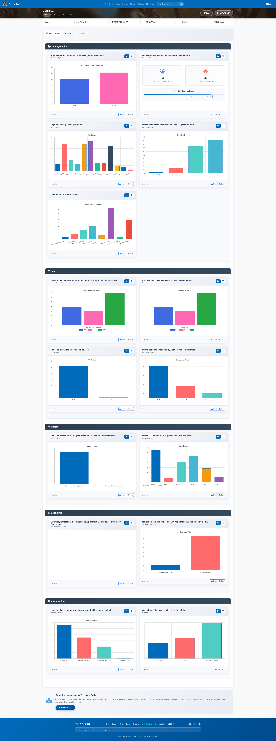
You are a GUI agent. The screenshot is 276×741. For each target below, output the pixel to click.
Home (118, 4)
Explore (125, 4)
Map (133, 4)
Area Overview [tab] (54, 33)
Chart (123, 114)
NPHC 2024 (14, 4)
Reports (151, 4)
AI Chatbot (147, 724)
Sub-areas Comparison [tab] (75, 33)
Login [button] (270, 4)
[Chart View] (126, 56)
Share (207, 13)
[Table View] (131, 56)
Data (131, 114)
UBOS (170, 724)
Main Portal (109, 4)
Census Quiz (160, 724)
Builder (142, 4)
